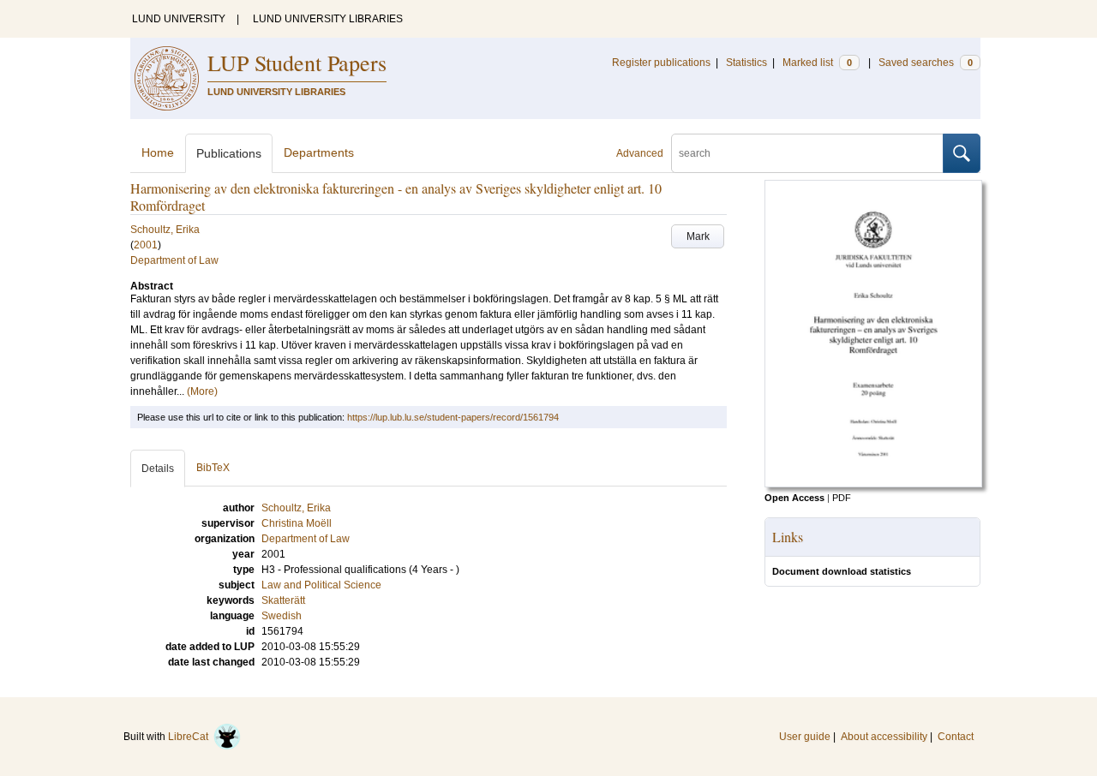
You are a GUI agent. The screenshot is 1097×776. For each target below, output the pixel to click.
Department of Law (174, 260)
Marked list (817, 63)
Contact (956, 737)
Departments (319, 152)
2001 (146, 245)
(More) (202, 391)
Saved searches (925, 63)
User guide (804, 737)
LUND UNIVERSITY (178, 19)
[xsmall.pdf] (873, 484)
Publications (228, 153)
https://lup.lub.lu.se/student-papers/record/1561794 (453, 417)
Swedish (281, 616)
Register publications (661, 63)
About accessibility (884, 737)
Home (157, 152)
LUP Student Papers (297, 62)
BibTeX (213, 468)
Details (157, 469)
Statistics (746, 63)
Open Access (794, 497)
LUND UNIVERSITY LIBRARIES (328, 19)
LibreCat (190, 737)
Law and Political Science (321, 585)
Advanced (639, 153)
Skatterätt (283, 600)
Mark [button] (698, 236)
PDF (841, 497)
